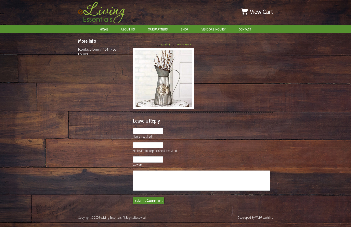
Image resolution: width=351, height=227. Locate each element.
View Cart (261, 11)
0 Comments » (184, 44)
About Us (128, 29)
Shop (184, 29)
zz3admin (166, 44)
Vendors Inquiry (214, 29)
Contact (245, 29)
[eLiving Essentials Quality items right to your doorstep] (103, 13)
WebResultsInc (264, 217)
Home (104, 29)
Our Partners (158, 29)
